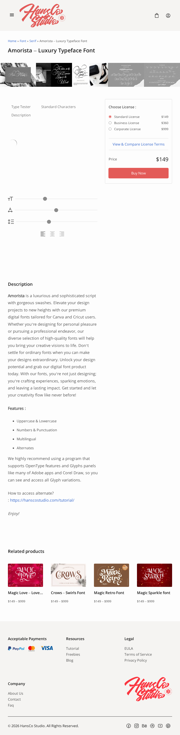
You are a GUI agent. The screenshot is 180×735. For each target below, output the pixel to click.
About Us (15, 693)
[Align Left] (44, 234)
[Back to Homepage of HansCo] (84, 15)
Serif (32, 41)
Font (23, 41)
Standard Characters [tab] (58, 106)
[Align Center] (53, 234)
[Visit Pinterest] (168, 726)
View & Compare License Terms (139, 144)
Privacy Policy (135, 660)
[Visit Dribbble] (152, 726)
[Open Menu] (12, 16)
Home (12, 41)
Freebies (73, 654)
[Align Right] (62, 234)
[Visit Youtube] (160, 726)
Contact (14, 699)
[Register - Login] (168, 16)
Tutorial (72, 648)
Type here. (33, 157)
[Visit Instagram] (136, 726)
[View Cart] (157, 16)
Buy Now (138, 173)
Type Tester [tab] (21, 106)
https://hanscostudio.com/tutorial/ (42, 500)
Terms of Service (138, 654)
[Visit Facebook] (129, 726)
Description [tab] (21, 115)
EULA (128, 648)
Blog (69, 660)
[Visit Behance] (144, 726)
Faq (11, 705)
